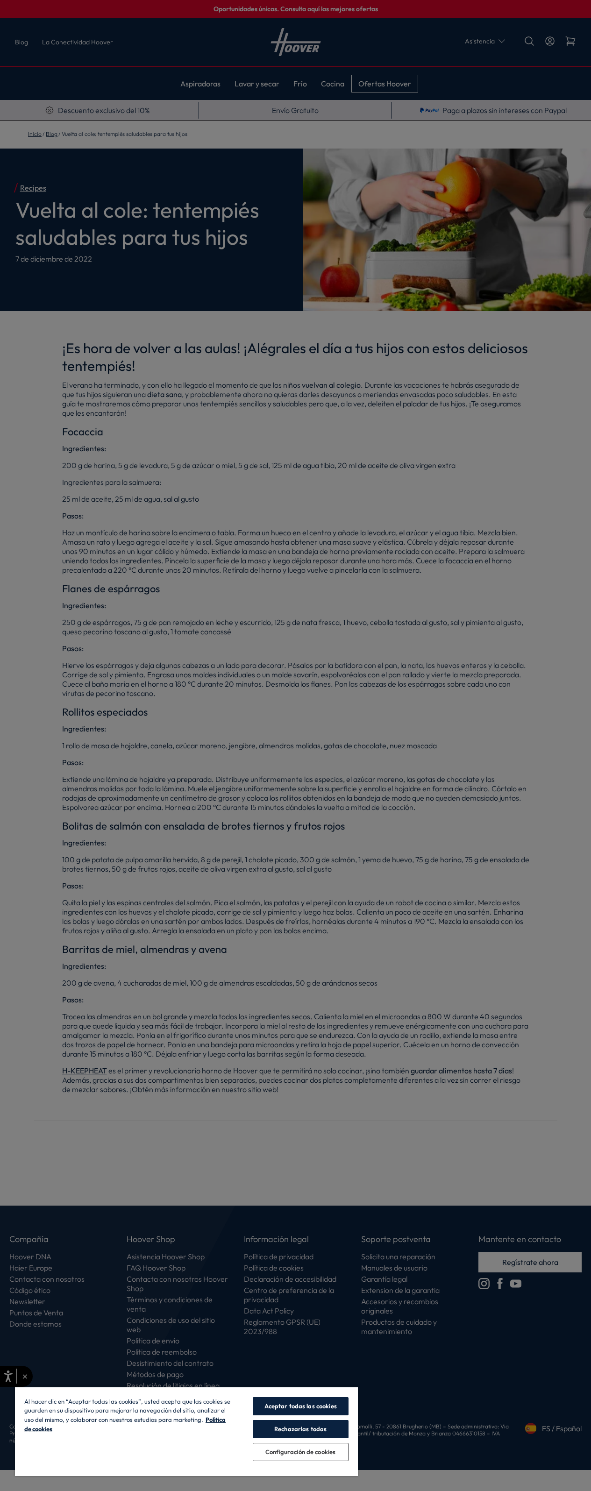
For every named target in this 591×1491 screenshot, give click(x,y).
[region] (186, 1431)
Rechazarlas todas (300, 1429)
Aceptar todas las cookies (300, 1406)
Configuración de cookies (300, 1452)
